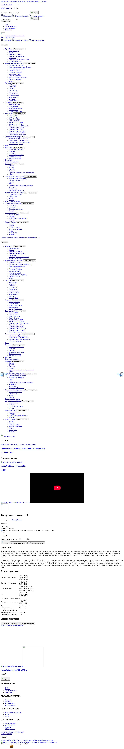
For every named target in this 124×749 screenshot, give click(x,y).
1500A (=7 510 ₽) (22, 530)
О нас (6, 25)
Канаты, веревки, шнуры (13, 137)
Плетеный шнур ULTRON (17, 131)
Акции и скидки (9, 436)
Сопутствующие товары (13, 203)
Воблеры (11, 153)
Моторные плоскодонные (17, 56)
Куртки (11, 182)
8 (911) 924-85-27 (6, 8)
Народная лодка (14, 51)
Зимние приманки (15, 158)
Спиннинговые (14, 95)
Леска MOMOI (13, 115)
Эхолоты (11, 200)
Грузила (11, 167)
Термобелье (12, 187)
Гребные (11, 52)
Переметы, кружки (15, 79)
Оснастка (8, 164)
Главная (3, 237)
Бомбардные (13, 85)
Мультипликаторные (15, 108)
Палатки (11, 225)
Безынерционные (14, 104)
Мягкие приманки (15, 156)
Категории (4, 45)
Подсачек (12, 207)
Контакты (8, 30)
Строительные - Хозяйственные (19, 142)
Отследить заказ (10, 28)
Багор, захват (13, 205)
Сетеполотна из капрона (17, 69)
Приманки (8, 147)
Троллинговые (13, 97)
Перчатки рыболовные (16, 190)
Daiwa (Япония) (17, 520)
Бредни (11, 81)
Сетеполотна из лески (16, 65)
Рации (11, 198)
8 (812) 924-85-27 (18, 732)
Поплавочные (13, 93)
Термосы (11, 234)
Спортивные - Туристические (18, 140)
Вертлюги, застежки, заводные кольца (21, 173)
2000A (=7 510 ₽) (36, 530)
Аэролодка (12, 58)
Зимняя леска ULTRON (16, 124)
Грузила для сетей (14, 74)
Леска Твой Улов (14, 119)
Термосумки (13, 232)
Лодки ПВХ (9, 49)
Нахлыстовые (13, 92)
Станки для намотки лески (17, 134)
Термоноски (13, 189)
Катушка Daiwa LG (33, 237)
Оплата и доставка (11, 26)
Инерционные (13, 106)
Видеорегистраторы (15, 194)
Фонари (11, 211)
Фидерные (12, 99)
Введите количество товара (10, 539)
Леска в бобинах (14, 121)
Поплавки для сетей (15, 72)
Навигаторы (13, 196)
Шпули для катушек (15, 111)
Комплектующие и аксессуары (19, 59)
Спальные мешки (14, 227)
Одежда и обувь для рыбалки (14, 176)
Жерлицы (12, 220)
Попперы (12, 151)
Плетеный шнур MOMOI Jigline (19, 126)
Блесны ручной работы (16, 149)
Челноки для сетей (15, 76)
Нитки (7, 145)
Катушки (8, 102)
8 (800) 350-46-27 (6, 5)
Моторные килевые (15, 54)
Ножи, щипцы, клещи (16, 209)
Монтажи (12, 169)
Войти (3, 37)
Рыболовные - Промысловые (18, 138)
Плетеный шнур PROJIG (17, 133)
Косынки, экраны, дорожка (18, 77)
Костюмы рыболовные (16, 180)
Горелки (11, 224)
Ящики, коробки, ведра (12, 201)
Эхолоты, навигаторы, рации (14, 192)
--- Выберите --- (8, 528)
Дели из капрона (14, 70)
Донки (11, 174)
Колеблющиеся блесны (16, 155)
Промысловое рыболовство (14, 63)
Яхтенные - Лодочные (16, 144)
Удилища (8, 83)
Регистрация (10, 37)
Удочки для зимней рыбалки (18, 218)
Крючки (11, 166)
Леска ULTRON (14, 117)
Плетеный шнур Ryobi (16, 129)
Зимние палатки (14, 215)
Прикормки (8, 160)
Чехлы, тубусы (13, 100)
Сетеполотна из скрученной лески (20, 67)
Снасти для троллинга (12, 162)
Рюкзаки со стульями (15, 229)
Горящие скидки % (15, 61)
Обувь (11, 183)
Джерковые (12, 86)
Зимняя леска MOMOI (16, 122)
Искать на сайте (6, 13)
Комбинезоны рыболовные (17, 178)
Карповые (12, 88)
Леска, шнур (9, 113)
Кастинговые (13, 90)
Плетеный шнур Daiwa (16, 128)
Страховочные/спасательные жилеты (21, 185)
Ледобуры (12, 216)
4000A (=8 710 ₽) (49, 530)
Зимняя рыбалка (10, 213)
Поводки (11, 171)
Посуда (11, 231)
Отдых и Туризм (10, 222)
